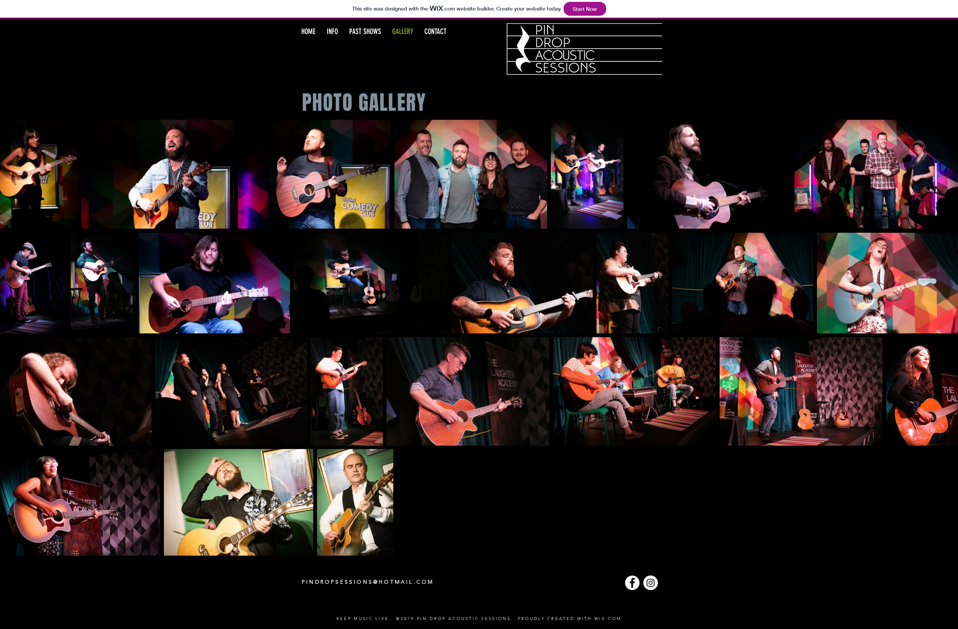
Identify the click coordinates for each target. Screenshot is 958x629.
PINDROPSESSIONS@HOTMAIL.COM (368, 581)
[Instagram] (650, 582)
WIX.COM (608, 618)
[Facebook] (632, 582)
